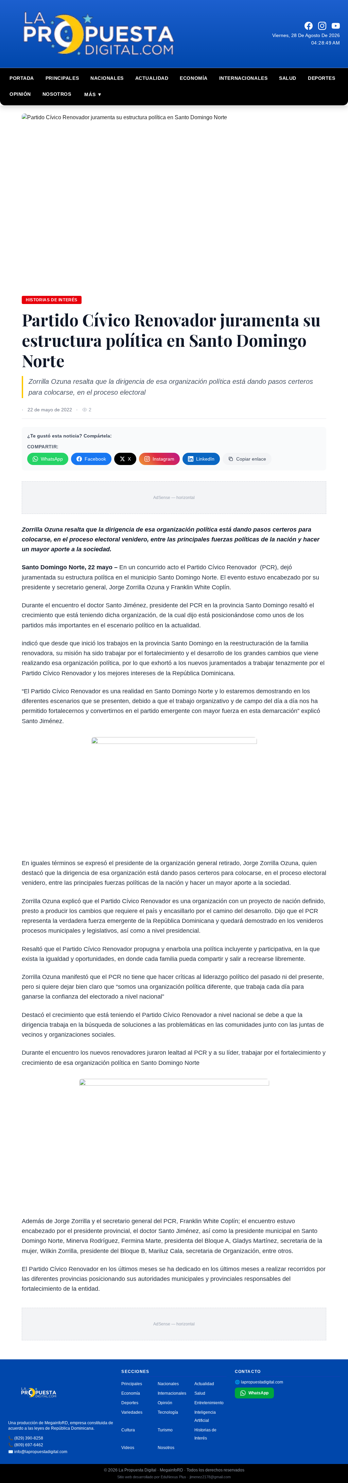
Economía (193, 78)
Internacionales (243, 78)
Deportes (321, 78)
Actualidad (152, 78)
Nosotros (56, 94)
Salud (287, 78)
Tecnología (168, 1412)
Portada (22, 78)
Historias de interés (51, 300)
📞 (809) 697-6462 (25, 1445)
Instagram (163, 459)
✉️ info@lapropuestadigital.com (37, 1451)
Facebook (95, 459)
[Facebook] (308, 26)
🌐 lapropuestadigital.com (259, 1382)
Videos (127, 1447)
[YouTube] (336, 26)
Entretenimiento (209, 1402)
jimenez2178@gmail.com (210, 1477)
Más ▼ (93, 94)
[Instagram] (322, 26)
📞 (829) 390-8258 (25, 1438)
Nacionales (107, 78)
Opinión (20, 94)
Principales (62, 78)
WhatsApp (52, 459)
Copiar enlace (251, 459)
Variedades (131, 1412)
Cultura (128, 1430)
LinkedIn (205, 459)
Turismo (165, 1430)
